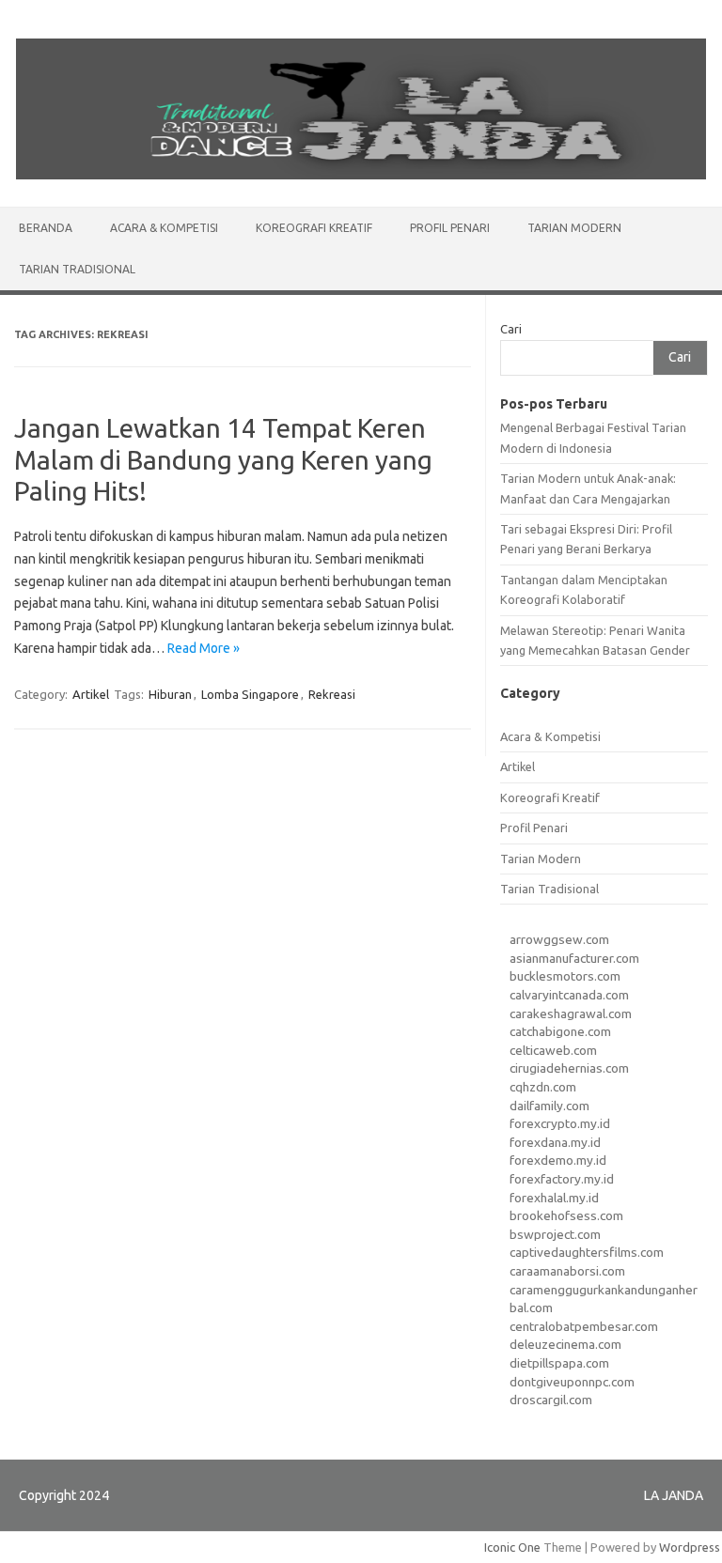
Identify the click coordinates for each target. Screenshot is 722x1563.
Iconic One (512, 1547)
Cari (511, 328)
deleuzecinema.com (565, 1344)
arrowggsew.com (559, 939)
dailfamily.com (549, 1105)
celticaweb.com (553, 1050)
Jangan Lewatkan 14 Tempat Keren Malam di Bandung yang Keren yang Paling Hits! (223, 459)
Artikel (90, 694)
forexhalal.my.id (554, 1197)
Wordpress (689, 1547)
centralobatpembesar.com (584, 1326)
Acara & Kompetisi (164, 228)
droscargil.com (551, 1399)
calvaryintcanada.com (569, 994)
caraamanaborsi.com (567, 1270)
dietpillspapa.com (559, 1362)
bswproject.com (555, 1234)
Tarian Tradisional (77, 269)
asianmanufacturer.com (574, 958)
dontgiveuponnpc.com (572, 1381)
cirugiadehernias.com (569, 1068)
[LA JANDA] (361, 174)
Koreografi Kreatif (314, 228)
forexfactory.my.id (562, 1178)
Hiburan (170, 694)
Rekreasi (331, 694)
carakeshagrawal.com (571, 1013)
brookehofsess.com (566, 1215)
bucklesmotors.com (565, 975)
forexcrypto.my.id (560, 1123)
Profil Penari (450, 228)
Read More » (203, 648)
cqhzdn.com (543, 1086)
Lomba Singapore (250, 694)
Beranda (45, 228)
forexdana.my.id (555, 1142)
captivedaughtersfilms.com (587, 1252)
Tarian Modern (574, 228)
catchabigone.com (560, 1031)
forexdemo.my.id (558, 1160)
